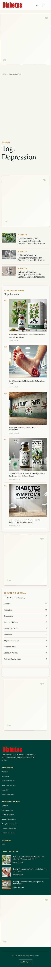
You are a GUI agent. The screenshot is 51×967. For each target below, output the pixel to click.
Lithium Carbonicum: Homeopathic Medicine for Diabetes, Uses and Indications (31, 258)
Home (4, 74)
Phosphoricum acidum (10, 824)
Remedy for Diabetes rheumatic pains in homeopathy (23, 428)
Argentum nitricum (8, 785)
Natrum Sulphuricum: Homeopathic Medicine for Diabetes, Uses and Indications (31, 274)
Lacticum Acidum (8, 815)
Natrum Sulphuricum (9, 819)
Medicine (5, 790)
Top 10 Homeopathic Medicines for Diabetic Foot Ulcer (27, 382)
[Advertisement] (25, 39)
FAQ (3, 844)
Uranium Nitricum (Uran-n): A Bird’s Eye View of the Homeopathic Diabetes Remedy (27, 474)
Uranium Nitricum (8, 781)
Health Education (8, 794)
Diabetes (5, 772)
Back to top (26, 962)
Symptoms (5, 806)
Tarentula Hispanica (9, 828)
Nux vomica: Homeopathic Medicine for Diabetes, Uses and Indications (27, 335)
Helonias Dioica (7, 810)
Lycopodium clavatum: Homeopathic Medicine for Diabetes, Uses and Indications (31, 241)
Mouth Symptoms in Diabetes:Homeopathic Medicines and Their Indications (25, 520)
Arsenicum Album (8, 833)
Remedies (5, 776)
